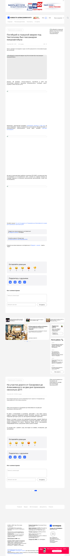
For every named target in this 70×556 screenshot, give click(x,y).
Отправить (42, 304)
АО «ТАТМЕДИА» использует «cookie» (16, 550)
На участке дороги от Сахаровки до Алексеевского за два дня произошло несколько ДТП (27, 223)
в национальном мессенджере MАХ (18, 239)
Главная (10, 21)
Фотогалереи (34, 507)
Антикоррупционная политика (15, 549)
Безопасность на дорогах (15, 30)
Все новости (57, 371)
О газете (37, 21)
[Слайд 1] (24, 341)
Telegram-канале (13, 232)
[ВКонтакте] (10, 282)
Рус (43, 18)
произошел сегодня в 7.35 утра (36, 125)
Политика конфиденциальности (15, 553)
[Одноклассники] (15, 282)
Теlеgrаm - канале (36, 245)
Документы (43, 507)
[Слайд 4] (28, 341)
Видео (26, 507)
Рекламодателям (19, 21)
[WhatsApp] (24, 282)
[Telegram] (19, 282)
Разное (51, 507)
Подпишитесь (57, 551)
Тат (50, 18)
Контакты (30, 21)
